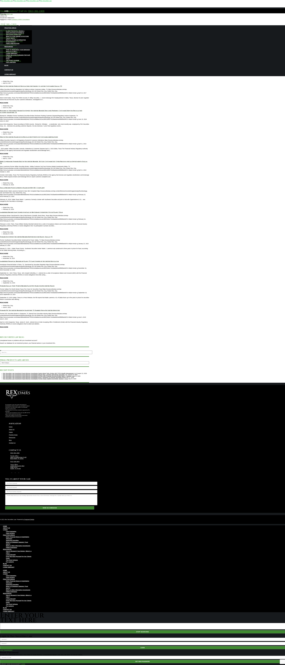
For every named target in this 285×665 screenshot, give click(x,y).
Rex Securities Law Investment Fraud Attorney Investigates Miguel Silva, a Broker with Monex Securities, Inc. (35, 375)
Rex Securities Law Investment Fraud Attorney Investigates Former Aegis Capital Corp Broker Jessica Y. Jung (35, 379)
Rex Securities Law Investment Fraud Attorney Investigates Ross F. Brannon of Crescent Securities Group (34, 377)
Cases (11, 432)
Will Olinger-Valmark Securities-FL (10, 30)
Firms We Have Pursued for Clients (10, 61)
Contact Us (12, 443)
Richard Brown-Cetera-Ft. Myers (9, 55)
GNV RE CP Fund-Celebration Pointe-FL (12, 34)
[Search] (0, 350)
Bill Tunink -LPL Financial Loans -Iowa (11, 41)
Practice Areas (13, 435)
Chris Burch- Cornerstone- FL (9, 38)
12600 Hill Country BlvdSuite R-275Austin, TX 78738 (17, 467)
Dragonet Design (29, 519)
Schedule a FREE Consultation (20, 19)
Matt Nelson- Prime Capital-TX (9, 48)
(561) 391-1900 (36, 11)
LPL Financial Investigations (8, 45)
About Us (11, 429)
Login (142, 647)
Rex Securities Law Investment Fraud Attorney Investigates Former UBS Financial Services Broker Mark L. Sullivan (37, 376)
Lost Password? (6, 650)
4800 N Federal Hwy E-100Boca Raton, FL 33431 (18, 458)
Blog (10, 440)
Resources (12, 437)
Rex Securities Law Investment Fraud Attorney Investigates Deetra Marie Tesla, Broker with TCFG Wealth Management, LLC (40, 373)
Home (10, 427)
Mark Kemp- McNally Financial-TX (10, 52)
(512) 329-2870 (14, 461)
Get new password (142, 661)
